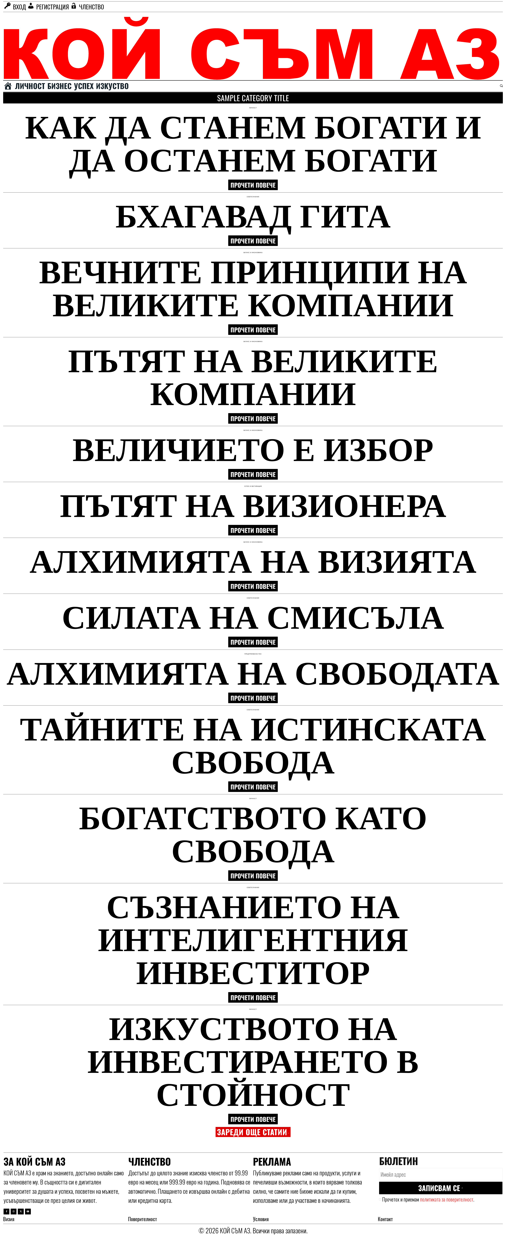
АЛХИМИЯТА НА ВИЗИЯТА (253, 560)
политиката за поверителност (446, 1199)
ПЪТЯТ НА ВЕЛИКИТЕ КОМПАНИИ (253, 375)
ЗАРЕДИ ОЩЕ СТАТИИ (252, 1132)
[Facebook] (6, 1211)
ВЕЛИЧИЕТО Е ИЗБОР (253, 448)
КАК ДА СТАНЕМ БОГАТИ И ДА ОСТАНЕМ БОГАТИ (253, 142)
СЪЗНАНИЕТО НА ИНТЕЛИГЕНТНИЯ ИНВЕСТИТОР (253, 938)
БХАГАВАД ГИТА (253, 215)
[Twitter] (21, 1211)
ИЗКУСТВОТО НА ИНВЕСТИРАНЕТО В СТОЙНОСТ (253, 1060)
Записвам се (439, 1188)
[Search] (501, 85)
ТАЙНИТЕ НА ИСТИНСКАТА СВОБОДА (253, 744)
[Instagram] (13, 1211)
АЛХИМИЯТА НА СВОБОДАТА (253, 672)
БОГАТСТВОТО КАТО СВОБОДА (253, 832)
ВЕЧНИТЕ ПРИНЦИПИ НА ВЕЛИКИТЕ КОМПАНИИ (253, 286)
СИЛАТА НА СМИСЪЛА (253, 616)
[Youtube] (28, 1211)
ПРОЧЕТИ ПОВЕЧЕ (253, 184)
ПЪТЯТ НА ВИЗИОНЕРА (253, 504)
